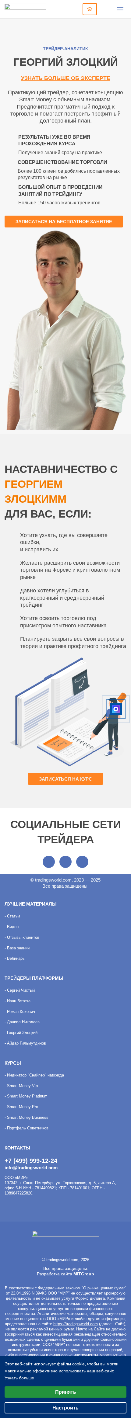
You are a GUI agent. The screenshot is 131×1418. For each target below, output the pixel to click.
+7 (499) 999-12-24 (31, 1160)
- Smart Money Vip (21, 1085)
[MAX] (116, 709)
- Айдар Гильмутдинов (25, 1043)
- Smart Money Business (26, 1117)
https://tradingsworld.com (75, 1324)
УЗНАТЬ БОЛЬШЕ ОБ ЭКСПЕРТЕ (65, 78)
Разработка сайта (54, 1273)
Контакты (17, 1147)
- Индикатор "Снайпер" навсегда (34, 1075)
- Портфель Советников (26, 1128)
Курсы (13, 1063)
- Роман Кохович (20, 1011)
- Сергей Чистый (20, 990)
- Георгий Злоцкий (21, 1032)
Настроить (65, 1407)
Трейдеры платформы (34, 978)
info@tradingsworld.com (31, 1167)
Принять (65, 1392)
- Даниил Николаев (22, 1022)
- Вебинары (15, 958)
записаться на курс (65, 779)
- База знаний (17, 948)
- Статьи (12, 916)
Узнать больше (19, 1377)
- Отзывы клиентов (22, 937)
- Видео (12, 926)
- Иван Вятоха (17, 1001)
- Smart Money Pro (21, 1106)
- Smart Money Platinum (26, 1096)
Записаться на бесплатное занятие (64, 221)
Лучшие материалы (31, 904)
